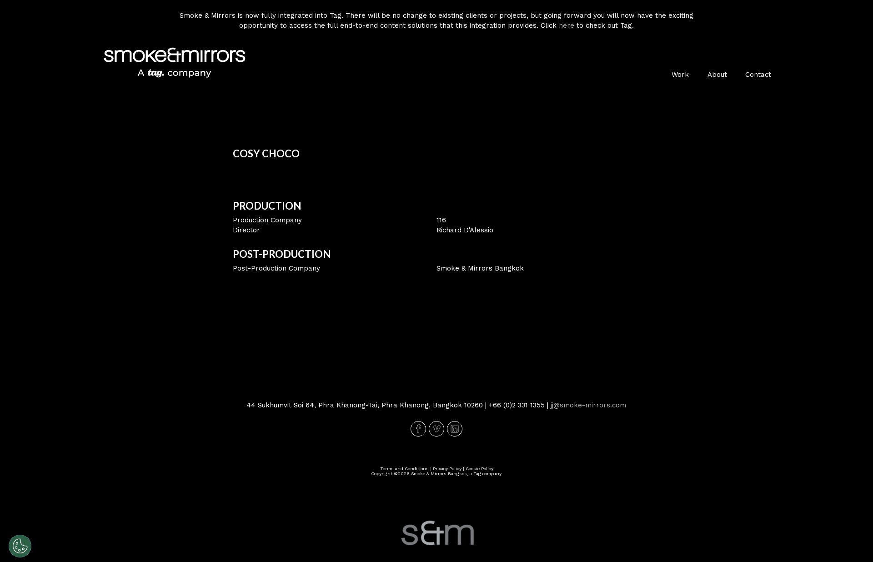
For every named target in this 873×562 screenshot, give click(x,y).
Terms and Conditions (404, 468)
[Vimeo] (436, 429)
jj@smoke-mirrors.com (588, 405)
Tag (477, 473)
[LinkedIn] (454, 429)
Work (680, 74)
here (566, 25)
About (717, 74)
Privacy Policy (447, 468)
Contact (758, 74)
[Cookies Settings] (20, 546)
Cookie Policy (479, 468)
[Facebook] (418, 429)
